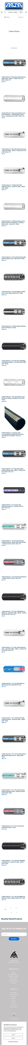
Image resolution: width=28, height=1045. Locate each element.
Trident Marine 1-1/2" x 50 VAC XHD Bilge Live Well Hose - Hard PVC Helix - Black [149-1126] (13, 862)
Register (16, 12)
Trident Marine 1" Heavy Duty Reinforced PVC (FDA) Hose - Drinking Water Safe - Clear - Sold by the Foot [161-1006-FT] (13, 114)
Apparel (13, 972)
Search (13, 1003)
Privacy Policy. (12, 1031)
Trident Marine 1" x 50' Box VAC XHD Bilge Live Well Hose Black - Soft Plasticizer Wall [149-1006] (14, 362)
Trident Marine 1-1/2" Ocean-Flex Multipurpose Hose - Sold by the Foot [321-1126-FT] (12, 506)
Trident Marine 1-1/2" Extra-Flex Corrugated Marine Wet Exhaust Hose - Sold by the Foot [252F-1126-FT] (13, 434)
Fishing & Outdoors (13, 976)
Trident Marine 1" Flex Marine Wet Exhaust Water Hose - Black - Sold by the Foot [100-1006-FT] (14, 78)
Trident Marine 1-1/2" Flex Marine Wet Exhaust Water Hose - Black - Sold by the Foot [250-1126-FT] (13, 470)
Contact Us (13, 1013)
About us (13, 1000)
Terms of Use (13, 1005)
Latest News (13, 992)
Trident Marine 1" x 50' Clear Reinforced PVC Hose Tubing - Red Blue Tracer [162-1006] (13, 398)
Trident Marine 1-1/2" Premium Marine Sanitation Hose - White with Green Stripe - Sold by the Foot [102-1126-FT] (14, 542)
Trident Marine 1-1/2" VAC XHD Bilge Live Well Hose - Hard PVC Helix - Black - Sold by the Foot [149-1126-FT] (14, 613)
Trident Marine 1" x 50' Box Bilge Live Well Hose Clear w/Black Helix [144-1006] (13, 292)
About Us (13, 983)
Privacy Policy (13, 1007)
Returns (13, 998)
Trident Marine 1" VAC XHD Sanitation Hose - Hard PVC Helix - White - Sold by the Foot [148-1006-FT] (14, 150)
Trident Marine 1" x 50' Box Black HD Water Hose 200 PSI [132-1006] (14, 326)
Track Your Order (14, 994)
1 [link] (5, 908)
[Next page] (17, 912)
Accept (13, 1034)
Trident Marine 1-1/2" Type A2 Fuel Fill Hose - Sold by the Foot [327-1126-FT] (14, 577)
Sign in (11, 12)
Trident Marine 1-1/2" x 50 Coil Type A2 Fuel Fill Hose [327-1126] (13, 826)
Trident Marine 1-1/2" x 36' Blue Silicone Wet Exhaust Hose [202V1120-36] (13, 684)
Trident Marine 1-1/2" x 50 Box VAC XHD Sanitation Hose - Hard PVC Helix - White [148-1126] (13, 719)
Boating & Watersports (13, 974)
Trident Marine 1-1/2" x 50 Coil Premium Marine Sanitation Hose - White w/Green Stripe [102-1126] (13, 791)
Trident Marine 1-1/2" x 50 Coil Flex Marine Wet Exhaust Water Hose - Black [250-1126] (14, 755)
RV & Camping (13, 978)
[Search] (5, 12)
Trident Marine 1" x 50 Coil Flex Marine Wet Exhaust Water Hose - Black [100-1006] (14, 257)
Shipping (13, 996)
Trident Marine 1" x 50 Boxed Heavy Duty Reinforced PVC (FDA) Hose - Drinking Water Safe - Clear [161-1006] (13, 222)
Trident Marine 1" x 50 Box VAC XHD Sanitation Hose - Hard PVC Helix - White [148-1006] (13, 186)
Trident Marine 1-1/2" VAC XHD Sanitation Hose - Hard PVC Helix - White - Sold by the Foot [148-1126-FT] (14, 649)
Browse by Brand (14, 980)
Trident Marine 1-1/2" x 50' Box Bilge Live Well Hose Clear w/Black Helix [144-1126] (13, 897)
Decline (13, 1038)
